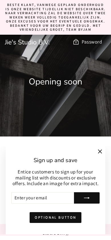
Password (92, 42)
